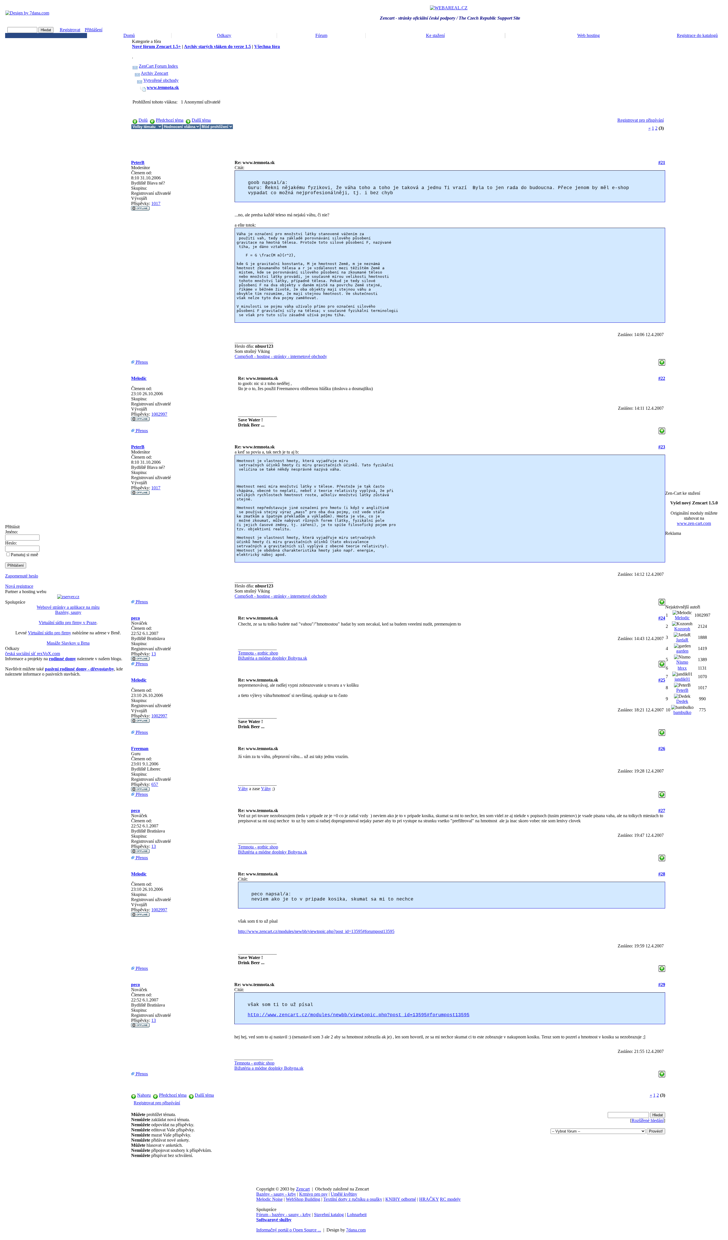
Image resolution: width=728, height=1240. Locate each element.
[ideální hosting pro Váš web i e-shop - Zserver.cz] (68, 596)
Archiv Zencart (154, 73)
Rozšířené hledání (648, 1120)
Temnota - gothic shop (258, 653)
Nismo (682, 662)
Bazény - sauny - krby (276, 1194)
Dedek (682, 701)
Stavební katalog (329, 1214)
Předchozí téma (169, 120)
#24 (661, 618)
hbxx (682, 668)
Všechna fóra (267, 46)
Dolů (143, 120)
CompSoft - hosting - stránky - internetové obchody (281, 356)
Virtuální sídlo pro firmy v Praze (67, 622)
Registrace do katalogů (697, 35)
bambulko (682, 712)
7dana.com (356, 1229)
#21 (661, 162)
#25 (661, 680)
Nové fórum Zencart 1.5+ (156, 46)
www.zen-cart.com (694, 523)
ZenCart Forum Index (158, 66)
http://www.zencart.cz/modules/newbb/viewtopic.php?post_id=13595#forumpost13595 (316, 931)
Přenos (141, 362)
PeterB (137, 162)
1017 (155, 203)
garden (682, 651)
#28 (661, 873)
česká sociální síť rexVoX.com (32, 653)
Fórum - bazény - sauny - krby (283, 1214)
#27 (661, 810)
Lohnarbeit (357, 1214)
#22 (661, 378)
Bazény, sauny (68, 612)
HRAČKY (429, 1199)
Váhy (243, 788)
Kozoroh (682, 628)
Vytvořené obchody (161, 80)
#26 (661, 748)
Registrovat (70, 29)
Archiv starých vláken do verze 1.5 (217, 46)
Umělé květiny (344, 1194)
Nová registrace (19, 586)
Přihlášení (93, 29)
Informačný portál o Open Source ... (288, 1229)
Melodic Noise (269, 1199)
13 (153, 653)
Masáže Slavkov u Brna (68, 643)
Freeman (139, 748)
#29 (661, 984)
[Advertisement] (234, 142)
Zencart (303, 1189)
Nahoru (144, 1095)
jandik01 (682, 679)
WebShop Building (303, 1199)
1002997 (159, 414)
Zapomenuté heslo (21, 576)
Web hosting (588, 35)
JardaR (682, 639)
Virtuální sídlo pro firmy (49, 632)
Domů (129, 35)
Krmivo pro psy (313, 1194)
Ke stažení (435, 35)
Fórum (321, 35)
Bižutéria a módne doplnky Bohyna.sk (272, 658)
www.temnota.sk (163, 87)
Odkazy (224, 35)
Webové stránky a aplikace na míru (68, 607)
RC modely (450, 1199)
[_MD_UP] (662, 360)
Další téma (201, 120)
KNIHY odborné (400, 1199)
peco (135, 618)
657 (154, 784)
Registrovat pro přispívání (640, 120)
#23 (661, 446)
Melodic (138, 378)
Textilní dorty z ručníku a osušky (352, 1199)
